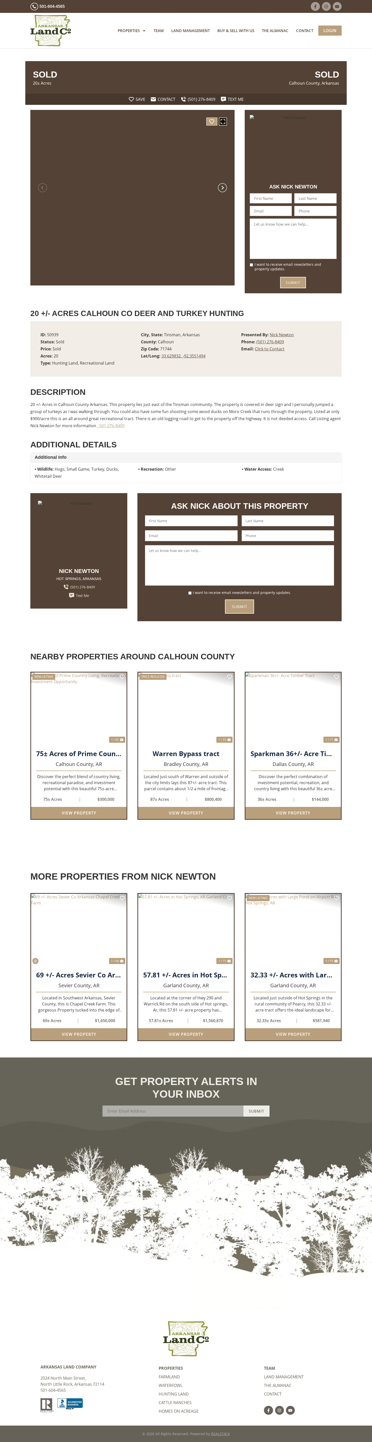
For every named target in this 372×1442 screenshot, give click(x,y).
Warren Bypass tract (186, 753)
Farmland (169, 1377)
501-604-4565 (53, 1390)
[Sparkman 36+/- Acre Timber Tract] (293, 708)
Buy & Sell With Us (235, 30)
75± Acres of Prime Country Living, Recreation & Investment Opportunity (78, 753)
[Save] (211, 121)
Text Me (82, 595)
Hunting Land (174, 1394)
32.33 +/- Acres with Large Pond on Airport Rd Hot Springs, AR (293, 974)
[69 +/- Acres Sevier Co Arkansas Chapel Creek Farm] (79, 929)
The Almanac (275, 30)
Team (159, 30)
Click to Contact (269, 349)
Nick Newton (282, 335)
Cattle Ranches (175, 1402)
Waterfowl (170, 1385)
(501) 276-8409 (270, 342)
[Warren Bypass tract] (186, 708)
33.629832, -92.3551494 (183, 356)
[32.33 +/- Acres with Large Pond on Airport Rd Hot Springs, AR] (293, 929)
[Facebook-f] (315, 6)
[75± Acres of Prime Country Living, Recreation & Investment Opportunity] (79, 708)
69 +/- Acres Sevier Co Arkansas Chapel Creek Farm (78, 974)
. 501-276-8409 (111, 425)
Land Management (190, 30)
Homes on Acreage (179, 1411)
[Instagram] (326, 6)
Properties (129, 30)
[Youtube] (337, 6)
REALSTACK (220, 1433)
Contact (304, 30)
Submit (293, 282)
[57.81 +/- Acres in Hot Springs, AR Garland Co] (186, 929)
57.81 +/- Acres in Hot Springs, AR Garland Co (186, 974)
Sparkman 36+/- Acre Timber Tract (293, 753)
